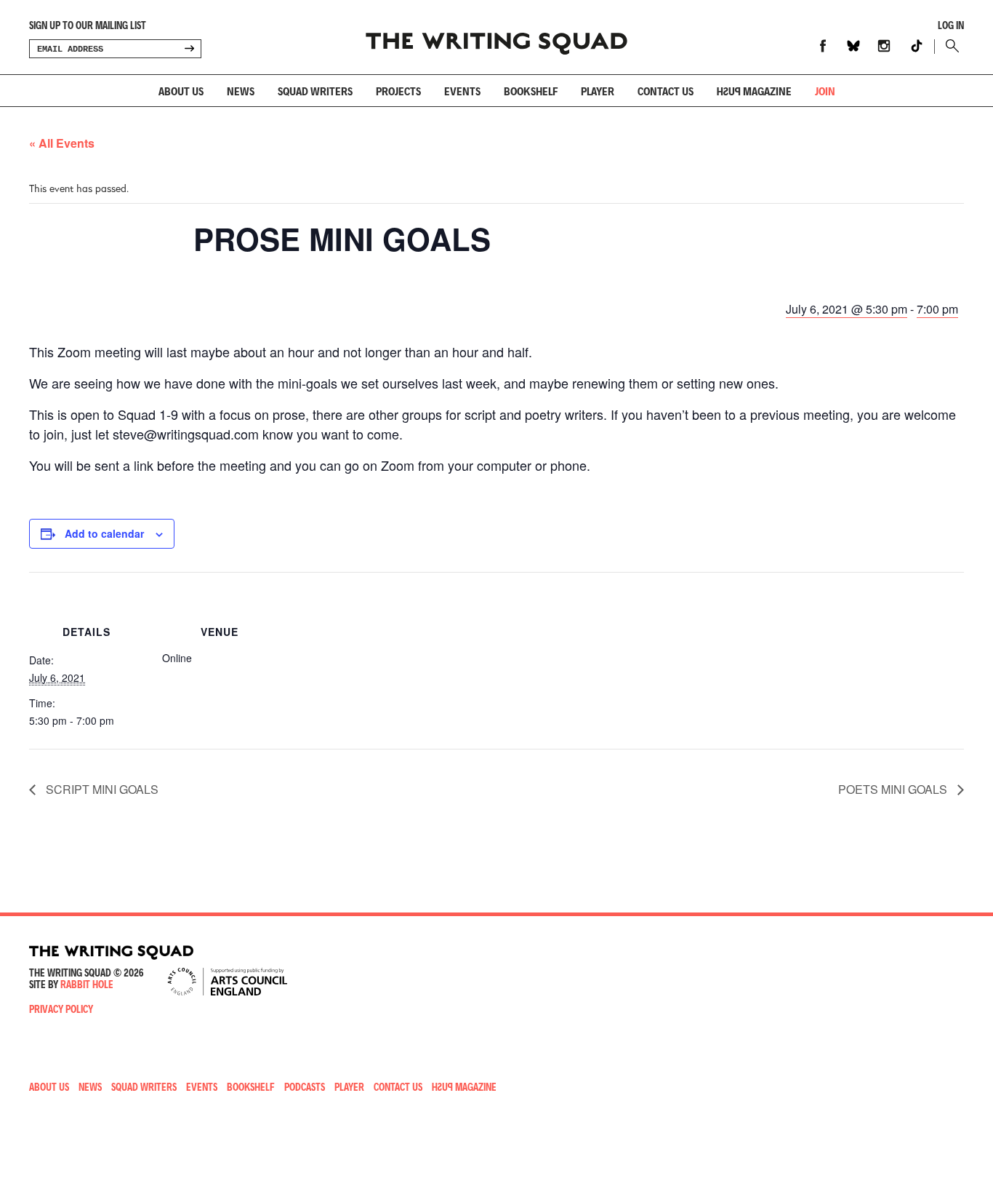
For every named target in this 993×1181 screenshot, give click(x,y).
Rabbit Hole (86, 984)
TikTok (917, 46)
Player (597, 91)
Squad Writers (315, 91)
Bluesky (853, 46)
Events (462, 91)
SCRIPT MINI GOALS (100, 789)
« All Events (62, 143)
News (240, 91)
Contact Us (398, 1087)
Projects (398, 91)
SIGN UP (189, 48)
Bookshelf (531, 91)
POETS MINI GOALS (894, 789)
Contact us (666, 91)
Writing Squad (496, 37)
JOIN (825, 91)
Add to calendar (104, 533)
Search (949, 45)
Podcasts (304, 1087)
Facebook (823, 46)
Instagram (884, 46)
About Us (181, 91)
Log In (951, 25)
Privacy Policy (61, 1009)
